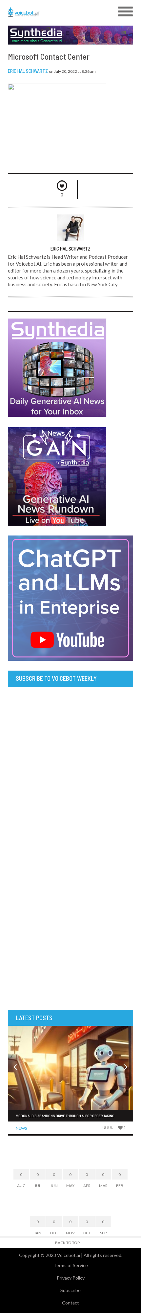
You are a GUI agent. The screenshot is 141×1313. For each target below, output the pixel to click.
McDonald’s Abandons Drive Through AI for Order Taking (65, 1115)
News (21, 1128)
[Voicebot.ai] (55, 12)
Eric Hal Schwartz (28, 71)
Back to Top (67, 1242)
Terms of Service (70, 1265)
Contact (70, 1302)
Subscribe (70, 1290)
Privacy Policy (71, 1278)
